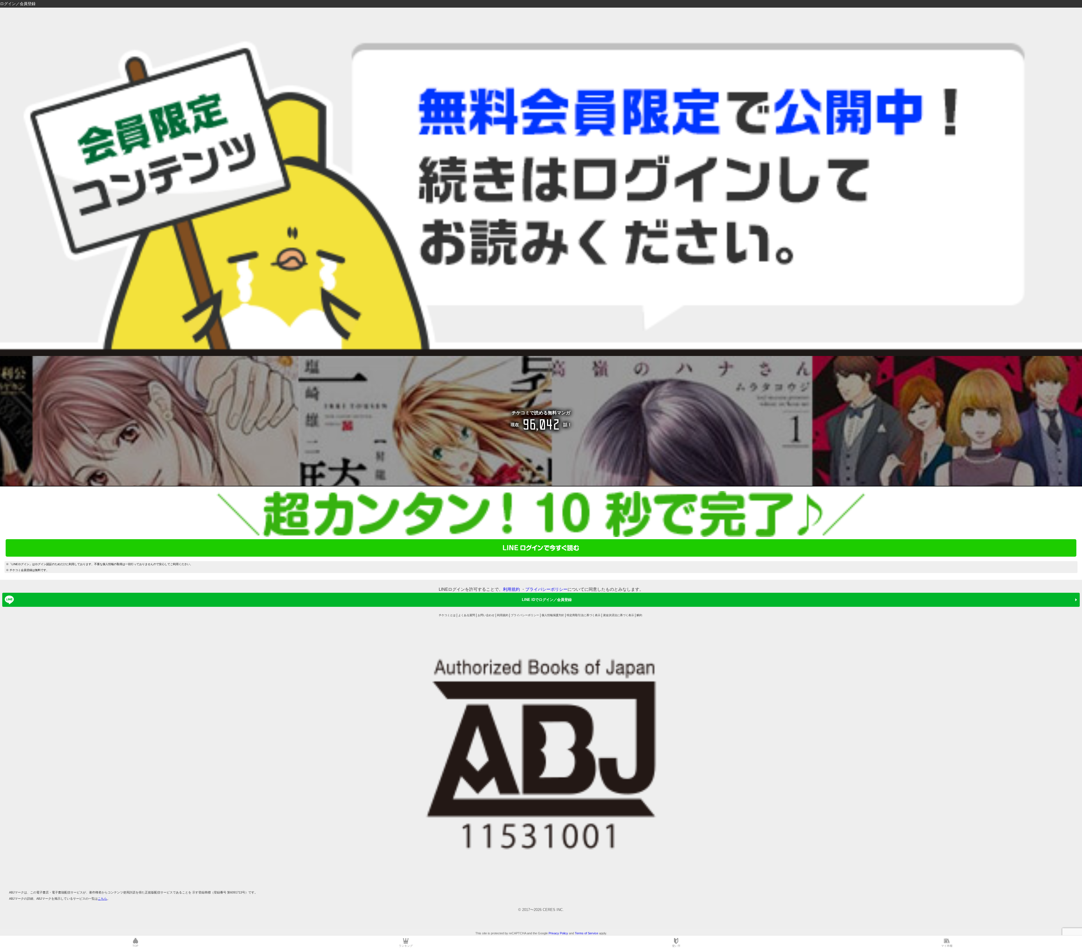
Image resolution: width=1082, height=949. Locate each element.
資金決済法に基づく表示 (618, 615)
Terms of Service (586, 933)
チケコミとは (447, 615)
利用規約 (511, 589)
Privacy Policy (558, 933)
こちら (102, 898)
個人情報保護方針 (553, 615)
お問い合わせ (486, 615)
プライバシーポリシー (546, 589)
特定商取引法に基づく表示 (583, 615)
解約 (639, 615)
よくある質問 (466, 615)
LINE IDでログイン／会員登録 (547, 600)
